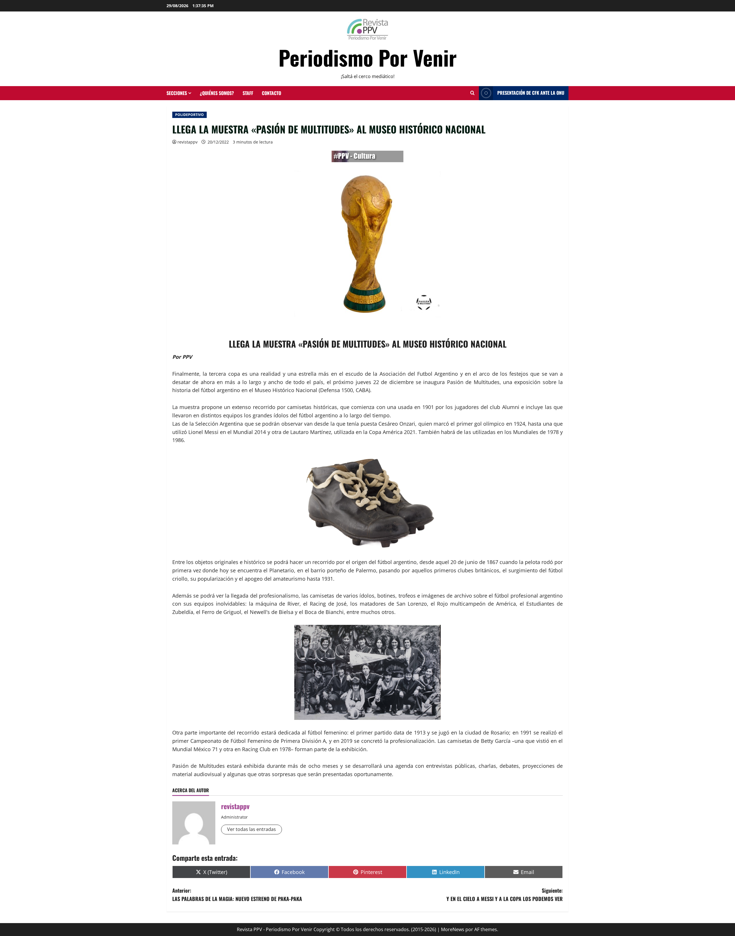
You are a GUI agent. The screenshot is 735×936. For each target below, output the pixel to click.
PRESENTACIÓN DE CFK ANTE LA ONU (530, 92)
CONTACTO (271, 93)
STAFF (248, 93)
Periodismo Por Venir (367, 57)
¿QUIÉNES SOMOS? (217, 93)
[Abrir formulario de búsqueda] (472, 93)
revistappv (187, 142)
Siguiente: (504, 894)
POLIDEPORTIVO (189, 114)
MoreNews (452, 929)
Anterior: (237, 894)
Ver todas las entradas (251, 829)
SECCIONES (177, 93)
